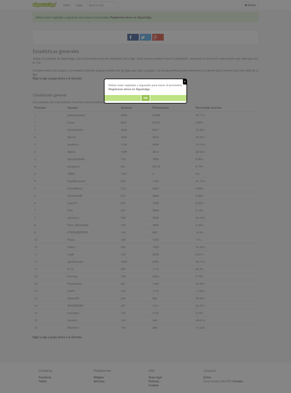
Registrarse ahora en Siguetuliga (129, 89)
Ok (146, 98)
